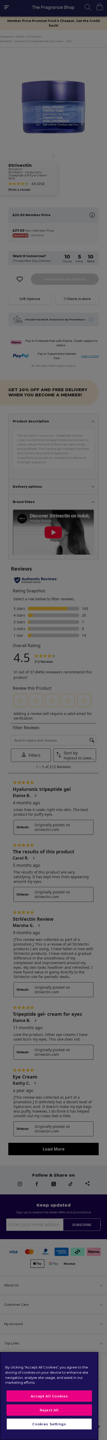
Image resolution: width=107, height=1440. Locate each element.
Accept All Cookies (49, 1396)
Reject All (49, 1410)
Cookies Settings (49, 1424)
